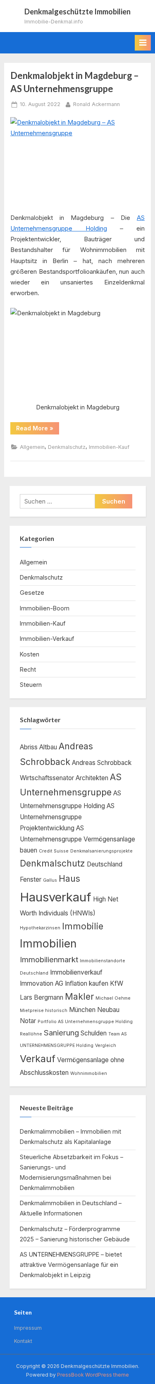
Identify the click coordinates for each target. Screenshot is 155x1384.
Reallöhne (31, 1034)
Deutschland (104, 864)
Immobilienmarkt (49, 959)
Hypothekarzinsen (40, 928)
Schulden (94, 1033)
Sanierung (61, 1032)
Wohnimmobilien (88, 1073)
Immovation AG (41, 983)
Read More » (37, 429)
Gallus (50, 880)
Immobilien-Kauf (109, 447)
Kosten (29, 654)
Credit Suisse (54, 851)
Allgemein (32, 447)
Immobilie (82, 926)
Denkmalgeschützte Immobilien (77, 11)
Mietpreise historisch (43, 1010)
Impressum (28, 1328)
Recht (28, 669)
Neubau (108, 1010)
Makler (79, 996)
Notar (28, 1021)
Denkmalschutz (67, 447)
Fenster (30, 879)
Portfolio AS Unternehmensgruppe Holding (85, 1021)
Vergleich (105, 1045)
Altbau (48, 747)
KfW (116, 983)
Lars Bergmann (41, 997)
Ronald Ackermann (96, 104)
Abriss (29, 747)
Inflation (76, 983)
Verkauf (37, 1059)
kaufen (98, 983)
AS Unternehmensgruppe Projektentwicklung (67, 817)
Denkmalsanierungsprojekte (101, 851)
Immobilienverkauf (76, 972)
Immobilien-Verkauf (47, 638)
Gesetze (32, 592)
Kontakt (23, 1341)
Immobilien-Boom (44, 608)
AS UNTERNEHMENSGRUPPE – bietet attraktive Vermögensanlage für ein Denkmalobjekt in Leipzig (71, 1264)
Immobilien (48, 943)
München (82, 1010)
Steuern (31, 684)
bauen (28, 850)
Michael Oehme (113, 998)
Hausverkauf (55, 897)
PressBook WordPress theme (93, 1375)
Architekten (92, 778)
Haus (69, 878)
